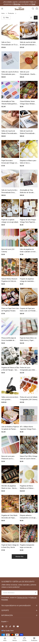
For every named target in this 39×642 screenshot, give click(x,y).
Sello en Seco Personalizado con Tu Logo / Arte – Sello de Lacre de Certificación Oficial (10, 43)
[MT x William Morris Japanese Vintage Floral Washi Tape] (29, 415)
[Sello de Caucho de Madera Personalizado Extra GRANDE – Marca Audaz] (29, 119)
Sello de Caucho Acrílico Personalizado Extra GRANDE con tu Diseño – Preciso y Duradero (9, 191)
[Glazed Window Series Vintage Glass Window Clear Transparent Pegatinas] (29, 90)
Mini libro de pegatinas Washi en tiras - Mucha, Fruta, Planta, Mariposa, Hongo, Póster (9, 487)
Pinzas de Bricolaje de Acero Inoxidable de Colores (8, 339)
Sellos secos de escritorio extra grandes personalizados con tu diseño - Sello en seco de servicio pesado (9, 398)
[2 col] (36, 17)
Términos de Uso (22, 597)
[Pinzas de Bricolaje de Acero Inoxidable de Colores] (10, 326)
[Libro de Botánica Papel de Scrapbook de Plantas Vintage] (10, 415)
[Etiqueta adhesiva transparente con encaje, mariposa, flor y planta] (29, 504)
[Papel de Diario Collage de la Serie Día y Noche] (10, 533)
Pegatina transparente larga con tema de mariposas (27, 546)
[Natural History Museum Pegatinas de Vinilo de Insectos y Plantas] (10, 267)
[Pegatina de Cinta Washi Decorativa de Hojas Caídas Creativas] (10, 504)
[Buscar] (33, 8)
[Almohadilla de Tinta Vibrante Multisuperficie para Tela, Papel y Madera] (10, 90)
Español (3, 621)
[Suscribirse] (35, 593)
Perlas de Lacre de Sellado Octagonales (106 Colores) (28, 398)
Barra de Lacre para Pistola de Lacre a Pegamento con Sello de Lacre (9, 457)
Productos (11, 13)
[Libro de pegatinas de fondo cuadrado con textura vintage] (29, 238)
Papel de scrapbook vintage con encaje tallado (9, 221)
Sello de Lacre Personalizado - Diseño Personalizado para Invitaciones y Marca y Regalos (27, 73)
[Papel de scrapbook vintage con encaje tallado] (10, 208)
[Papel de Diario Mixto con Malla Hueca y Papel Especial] (29, 326)
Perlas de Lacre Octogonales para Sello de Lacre (28, 369)
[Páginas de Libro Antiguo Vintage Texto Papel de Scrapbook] (29, 208)
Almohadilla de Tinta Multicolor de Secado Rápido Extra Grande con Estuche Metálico (28, 191)
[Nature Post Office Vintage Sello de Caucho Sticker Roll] (29, 445)
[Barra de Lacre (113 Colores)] (10, 238)
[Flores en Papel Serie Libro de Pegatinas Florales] (10, 297)
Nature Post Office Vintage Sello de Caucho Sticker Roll (28, 457)
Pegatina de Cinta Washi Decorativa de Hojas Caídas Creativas (9, 516)
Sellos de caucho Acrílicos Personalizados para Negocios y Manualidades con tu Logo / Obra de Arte (10, 73)
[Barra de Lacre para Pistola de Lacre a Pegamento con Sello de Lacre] (10, 445)
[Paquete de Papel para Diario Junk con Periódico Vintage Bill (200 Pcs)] (29, 297)
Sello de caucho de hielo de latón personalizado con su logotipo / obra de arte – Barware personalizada (28, 43)
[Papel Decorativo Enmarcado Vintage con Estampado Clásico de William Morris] (10, 149)
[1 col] (31, 17)
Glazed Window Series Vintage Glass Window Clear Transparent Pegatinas (27, 103)
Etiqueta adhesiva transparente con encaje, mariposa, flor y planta (28, 516)
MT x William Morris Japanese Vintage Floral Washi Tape (27, 428)
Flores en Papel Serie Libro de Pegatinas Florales (10, 309)
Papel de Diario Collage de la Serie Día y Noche (10, 546)
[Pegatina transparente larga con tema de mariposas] (29, 533)
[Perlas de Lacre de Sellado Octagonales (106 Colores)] (29, 385)
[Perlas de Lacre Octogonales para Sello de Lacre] (29, 356)
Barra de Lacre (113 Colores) (7, 250)
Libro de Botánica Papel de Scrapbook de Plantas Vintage (10, 428)
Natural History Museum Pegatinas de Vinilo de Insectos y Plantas (9, 280)
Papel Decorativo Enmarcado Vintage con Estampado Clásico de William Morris (9, 162)
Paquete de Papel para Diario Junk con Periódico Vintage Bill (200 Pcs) (28, 309)
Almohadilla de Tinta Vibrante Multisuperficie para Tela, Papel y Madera (9, 103)
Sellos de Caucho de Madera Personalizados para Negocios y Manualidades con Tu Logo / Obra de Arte (10, 132)
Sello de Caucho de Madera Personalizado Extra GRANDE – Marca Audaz (28, 132)
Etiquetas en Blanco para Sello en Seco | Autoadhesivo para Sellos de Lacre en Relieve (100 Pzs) (28, 162)
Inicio (3, 13)
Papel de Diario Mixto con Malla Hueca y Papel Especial (28, 339)
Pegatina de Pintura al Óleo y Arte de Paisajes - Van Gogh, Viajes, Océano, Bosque (10, 369)
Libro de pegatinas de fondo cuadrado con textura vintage (29, 250)
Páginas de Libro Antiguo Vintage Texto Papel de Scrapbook (28, 221)
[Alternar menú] (2, 8)
